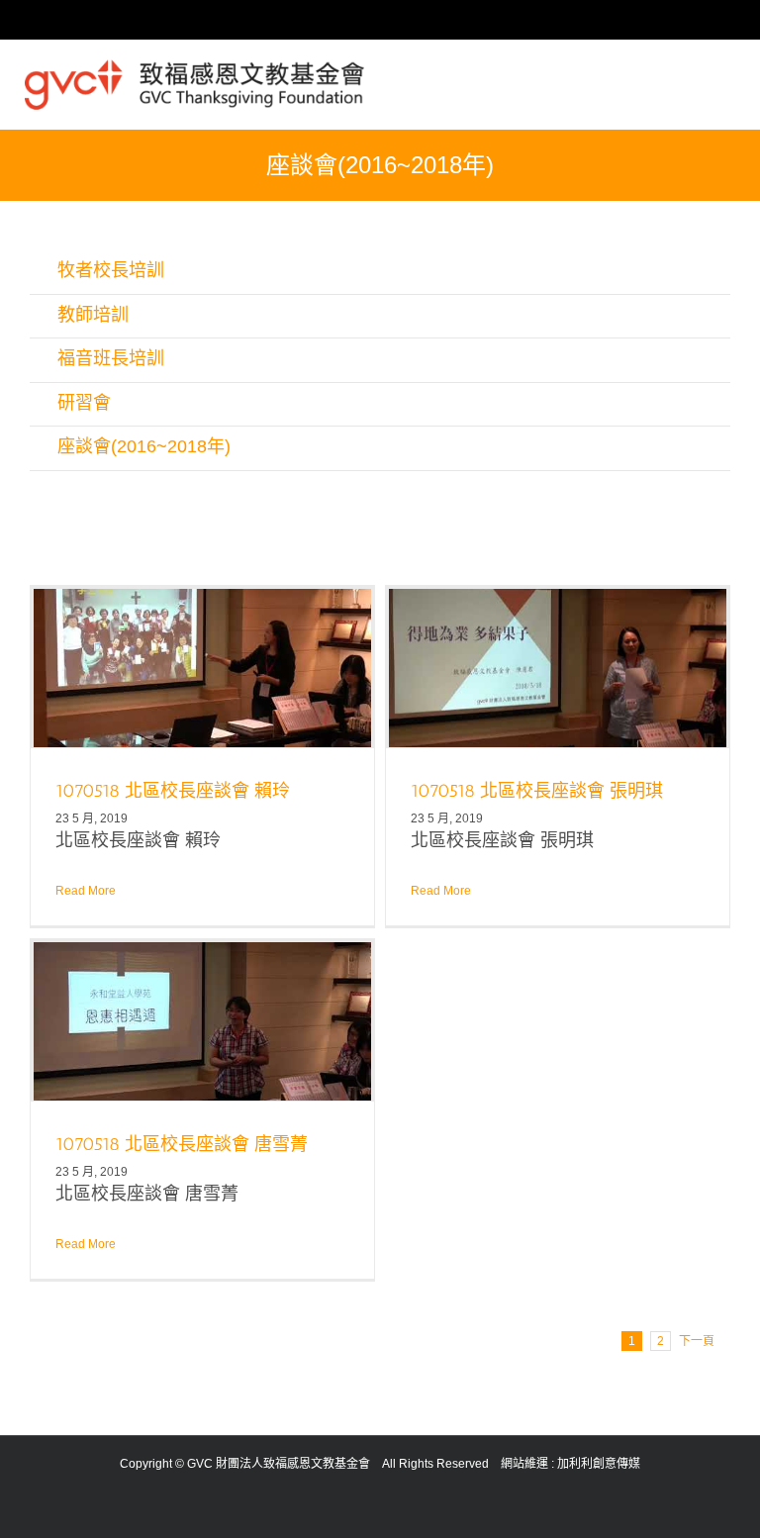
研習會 (84, 403)
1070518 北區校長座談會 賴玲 (172, 791)
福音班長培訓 (110, 358)
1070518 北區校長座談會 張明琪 (537, 791)
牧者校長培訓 (110, 270)
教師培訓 (93, 315)
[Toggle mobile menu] (727, 69)
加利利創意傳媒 (598, 1464)
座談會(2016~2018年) (144, 446)
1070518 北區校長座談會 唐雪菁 (181, 1144)
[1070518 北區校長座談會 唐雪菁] (202, 1021)
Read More (85, 891)
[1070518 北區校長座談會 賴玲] (202, 668)
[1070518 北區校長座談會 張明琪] (557, 668)
